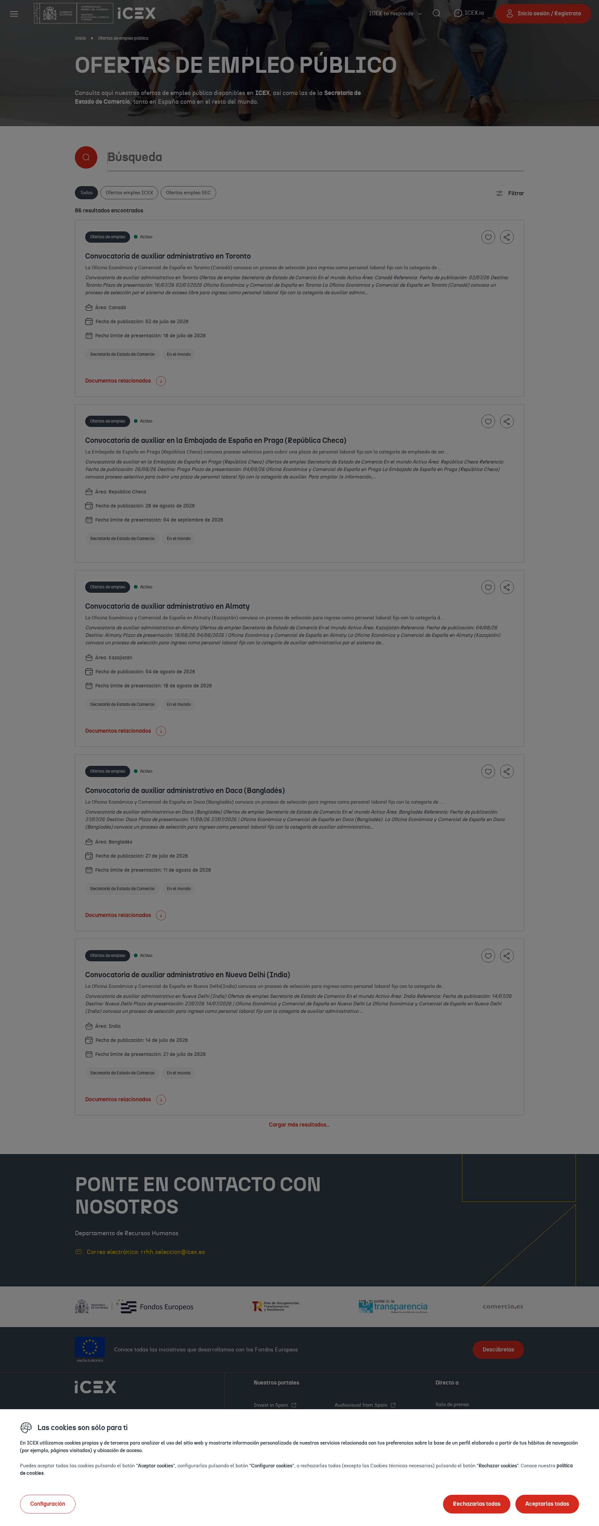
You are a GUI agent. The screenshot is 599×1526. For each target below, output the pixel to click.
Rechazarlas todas (476, 1504)
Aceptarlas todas (547, 1504)
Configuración (47, 1504)
